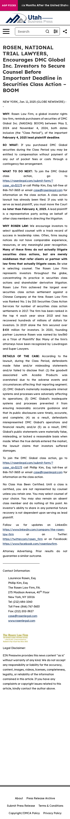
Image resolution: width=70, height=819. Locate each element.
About (19, 798)
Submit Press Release (21, 805)
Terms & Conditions (50, 805)
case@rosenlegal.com (48, 190)
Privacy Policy (52, 813)
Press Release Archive (40, 798)
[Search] (47, 31)
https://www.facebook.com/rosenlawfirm (30, 543)
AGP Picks (9, 5)
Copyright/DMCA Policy (24, 813)
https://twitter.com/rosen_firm (23, 539)
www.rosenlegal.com (21, 620)
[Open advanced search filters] (55, 31)
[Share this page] (65, 31)
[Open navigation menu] (6, 31)
